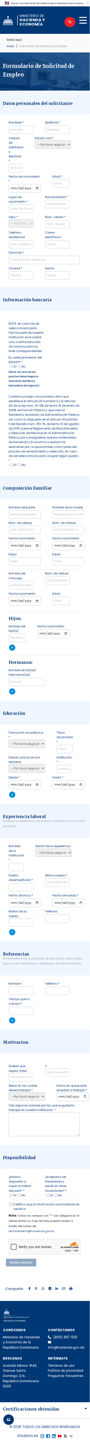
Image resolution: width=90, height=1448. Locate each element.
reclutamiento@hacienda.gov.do (31, 1231)
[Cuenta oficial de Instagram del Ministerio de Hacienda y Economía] (42, 1436)
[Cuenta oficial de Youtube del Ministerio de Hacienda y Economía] (60, 1436)
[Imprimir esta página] (71, 1288)
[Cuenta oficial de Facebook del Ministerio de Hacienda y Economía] (48, 1436)
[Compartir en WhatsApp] (43, 1288)
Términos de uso (61, 1365)
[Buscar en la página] (69, 22)
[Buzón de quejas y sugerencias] (8, 1419)
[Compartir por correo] (63, 1288)
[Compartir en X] (36, 1288)
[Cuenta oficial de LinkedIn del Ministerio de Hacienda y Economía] (54, 1436)
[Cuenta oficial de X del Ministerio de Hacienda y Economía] (65, 1436)
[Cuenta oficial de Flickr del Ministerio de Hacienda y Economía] (71, 1436)
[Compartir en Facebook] (29, 1288)
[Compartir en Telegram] (49, 1288)
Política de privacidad (65, 1370)
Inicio (10, 46)
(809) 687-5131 (65, 1337)
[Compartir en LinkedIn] (56, 1288)
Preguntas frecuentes (65, 1376)
